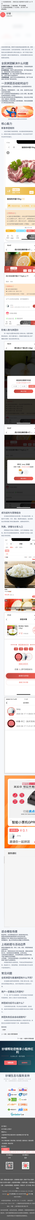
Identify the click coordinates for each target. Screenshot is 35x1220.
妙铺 (8, 13)
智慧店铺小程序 (8, 1179)
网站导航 (12, 1140)
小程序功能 (24, 1182)
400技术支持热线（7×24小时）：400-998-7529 (15, 7)
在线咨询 (5, 1149)
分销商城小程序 (18, 1179)
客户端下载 (25, 1135)
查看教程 (24, 1062)
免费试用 (10, 1062)
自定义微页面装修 (13, 1034)
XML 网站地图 (5, 1140)
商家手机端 (6, 5)
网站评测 (10, 1143)
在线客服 (23, 5)
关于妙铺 (3, 1129)
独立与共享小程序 (5, 1182)
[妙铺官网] (3, 14)
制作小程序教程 (17, 1135)
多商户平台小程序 (29, 1179)
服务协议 (24, 1140)
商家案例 (16, 1185)
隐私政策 (30, 1140)
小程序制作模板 (15, 1182)
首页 (2, 1179)
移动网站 (3, 9)
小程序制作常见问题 (7, 1135)
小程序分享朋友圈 (29, 1038)
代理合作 (22, 1185)
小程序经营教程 (8, 1185)
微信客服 (15, 5)
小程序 (4, 1029)
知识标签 (18, 1140)
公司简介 (9, 1129)
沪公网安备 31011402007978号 (17, 1194)
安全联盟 (4, 1143)
